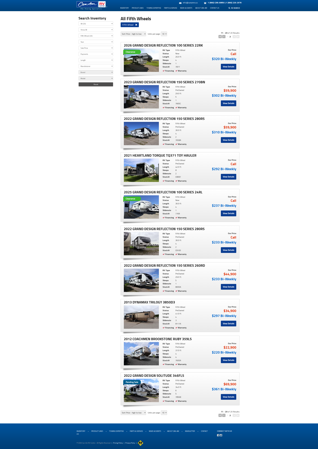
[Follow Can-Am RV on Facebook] (218, 435)
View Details (228, 66)
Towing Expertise (154, 8)
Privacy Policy (130, 443)
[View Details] (141, 60)
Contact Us (214, 8)
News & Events (186, 8)
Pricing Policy (118, 443)
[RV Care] (140, 443)
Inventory (124, 8)
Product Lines (138, 8)
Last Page (237, 36)
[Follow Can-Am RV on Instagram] (221, 435)
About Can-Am (201, 8)
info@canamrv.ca (190, 2)
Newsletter (190, 431)
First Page (220, 36)
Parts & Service (170, 8)
